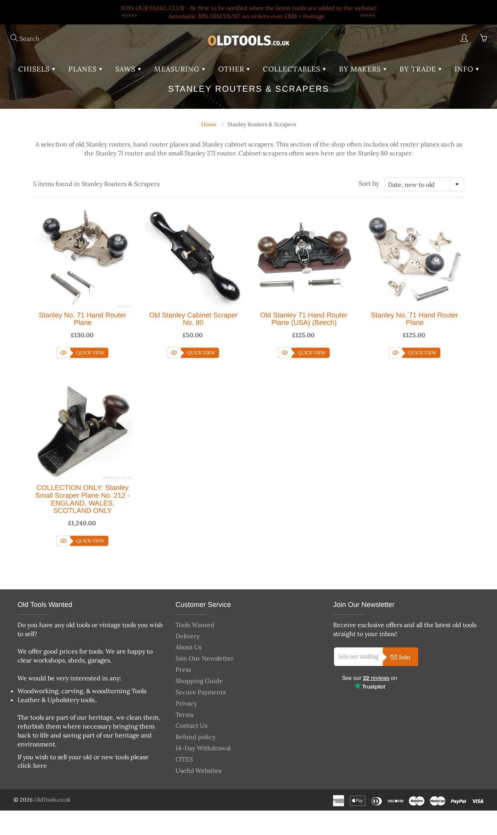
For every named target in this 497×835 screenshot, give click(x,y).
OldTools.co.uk (52, 799)
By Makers (361, 68)
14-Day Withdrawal (203, 748)
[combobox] (424, 184)
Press (183, 669)
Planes (83, 68)
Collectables (293, 68)
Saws (126, 68)
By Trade (419, 68)
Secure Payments (201, 692)
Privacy (186, 703)
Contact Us (191, 725)
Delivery (188, 636)
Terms (184, 714)
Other (232, 68)
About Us (189, 647)
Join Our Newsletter (205, 658)
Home (209, 124)
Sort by (369, 183)
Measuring (178, 68)
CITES (184, 759)
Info (465, 68)
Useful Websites (198, 770)
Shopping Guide (199, 681)
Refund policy (195, 737)
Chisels (35, 68)
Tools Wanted (195, 625)
